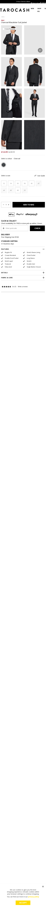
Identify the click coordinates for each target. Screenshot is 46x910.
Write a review (23, 287)
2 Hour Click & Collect (23, 2)
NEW (32, 8)
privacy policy (33, 897)
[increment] (8, 204)
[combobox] (14, 228)
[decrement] (3, 204)
